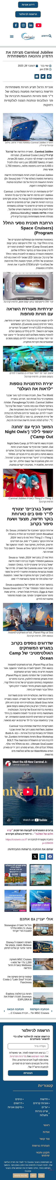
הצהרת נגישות (41, 1145)
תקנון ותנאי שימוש (43, 1154)
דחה (33, 1175)
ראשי (46, 1125)
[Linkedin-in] (31, 25)
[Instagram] (23, 25)
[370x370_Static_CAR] (41, 885)
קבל (41, 1175)
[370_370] (15, 910)
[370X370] (41, 910)
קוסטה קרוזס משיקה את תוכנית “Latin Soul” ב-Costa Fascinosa (17, 979)
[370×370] (15, 885)
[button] (12, 36)
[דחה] (51, 1169)
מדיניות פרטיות (20, 1175)
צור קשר (44, 1138)
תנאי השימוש (38, 1056)
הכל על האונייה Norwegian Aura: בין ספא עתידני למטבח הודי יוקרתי (18, 928)
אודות (46, 1132)
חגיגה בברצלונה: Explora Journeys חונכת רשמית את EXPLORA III (18, 996)
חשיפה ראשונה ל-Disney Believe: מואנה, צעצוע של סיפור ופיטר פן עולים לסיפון (18, 945)
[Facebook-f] (16, 25)
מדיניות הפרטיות (18, 1056)
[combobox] (45, 36)
